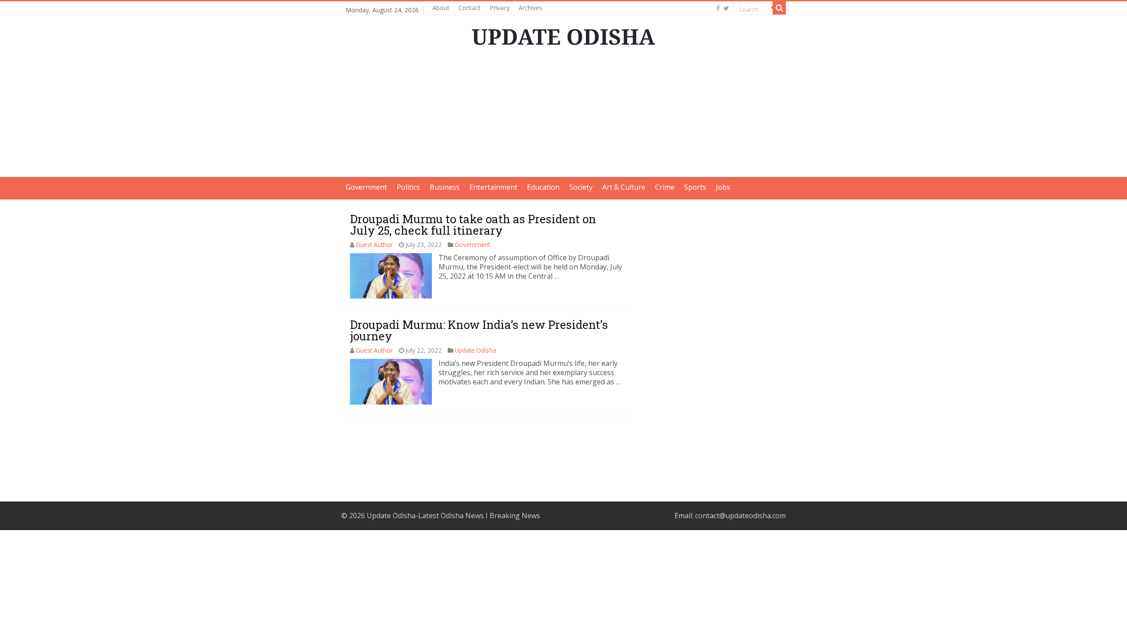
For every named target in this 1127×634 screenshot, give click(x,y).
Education (543, 187)
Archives (530, 8)
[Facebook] (718, 8)
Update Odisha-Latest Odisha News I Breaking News (453, 515)
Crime (664, 187)
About (440, 8)
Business (445, 187)
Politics (408, 187)
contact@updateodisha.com (740, 515)
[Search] (779, 8)
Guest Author (374, 244)
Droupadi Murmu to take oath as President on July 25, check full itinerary (473, 224)
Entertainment (493, 187)
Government (366, 187)
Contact (469, 8)
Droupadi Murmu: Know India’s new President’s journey (479, 330)
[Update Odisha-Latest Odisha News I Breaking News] (563, 34)
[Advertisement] (563, 115)
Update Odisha (475, 350)
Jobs (723, 187)
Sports (695, 187)
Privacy (500, 8)
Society (581, 187)
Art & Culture (623, 187)
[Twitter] (726, 8)
